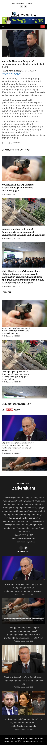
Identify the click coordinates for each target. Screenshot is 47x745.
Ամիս (17, 410)
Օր (3, 410)
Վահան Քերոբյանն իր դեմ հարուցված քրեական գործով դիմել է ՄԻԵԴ (23, 64)
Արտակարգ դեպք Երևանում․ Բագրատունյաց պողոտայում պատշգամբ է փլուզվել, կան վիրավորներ (23, 232)
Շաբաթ (9, 410)
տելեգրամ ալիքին (11, 73)
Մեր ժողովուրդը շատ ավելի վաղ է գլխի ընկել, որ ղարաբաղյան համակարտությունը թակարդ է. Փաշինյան (23, 587)
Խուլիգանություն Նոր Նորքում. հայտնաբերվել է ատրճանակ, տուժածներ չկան (18, 188)
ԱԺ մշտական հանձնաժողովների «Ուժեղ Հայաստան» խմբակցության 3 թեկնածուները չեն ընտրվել (23, 722)
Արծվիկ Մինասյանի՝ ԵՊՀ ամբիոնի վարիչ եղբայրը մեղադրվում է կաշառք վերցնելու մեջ (23, 680)
